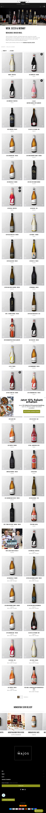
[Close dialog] (45, 397)
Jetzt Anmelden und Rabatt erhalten (32, 411)
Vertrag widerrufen (8, 799)
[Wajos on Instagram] (25, 789)
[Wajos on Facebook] (21, 789)
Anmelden (20, 785)
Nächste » (26, 697)
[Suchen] (42, 7)
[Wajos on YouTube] (23, 789)
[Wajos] (23, 4)
